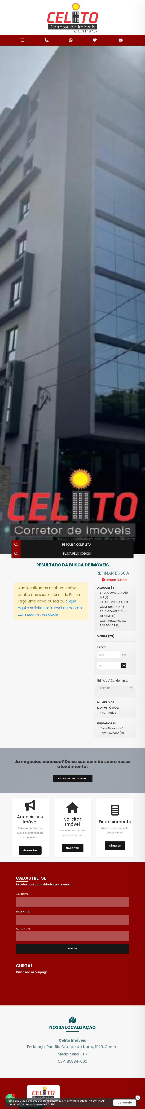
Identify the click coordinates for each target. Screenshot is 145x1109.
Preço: (101, 647)
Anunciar (30, 850)
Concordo (125, 1102)
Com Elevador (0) (112, 728)
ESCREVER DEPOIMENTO (72, 778)
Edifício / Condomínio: (112, 680)
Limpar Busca (116, 580)
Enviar (72, 948)
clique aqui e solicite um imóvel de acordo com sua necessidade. (50, 608)
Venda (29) (105, 636)
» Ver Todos (108, 713)
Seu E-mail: (23, 911)
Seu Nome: (22, 894)
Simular (115, 846)
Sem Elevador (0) (112, 733)
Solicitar (72, 848)
